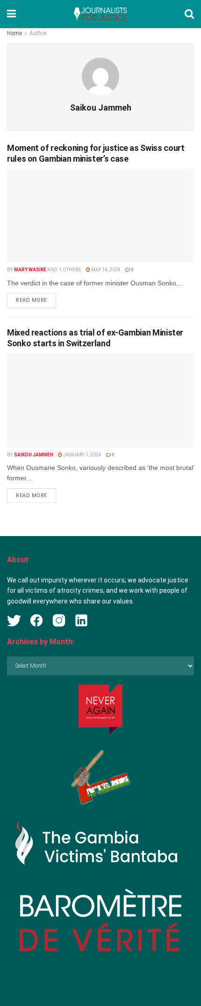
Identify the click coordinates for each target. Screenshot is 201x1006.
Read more (36, 300)
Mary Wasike (30, 269)
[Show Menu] (11, 14)
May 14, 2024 (105, 269)
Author (38, 33)
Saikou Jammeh (33, 454)
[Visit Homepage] (100, 14)
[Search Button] (189, 14)
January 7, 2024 (81, 454)
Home (14, 33)
